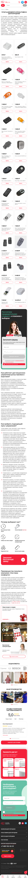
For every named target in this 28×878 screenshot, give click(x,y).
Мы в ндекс (17, 715)
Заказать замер (19, 2)
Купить (7, 61)
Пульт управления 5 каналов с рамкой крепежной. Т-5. (6, 253)
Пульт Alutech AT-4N (19, 57)
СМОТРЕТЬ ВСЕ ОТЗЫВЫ (14, 742)
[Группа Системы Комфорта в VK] (20, 823)
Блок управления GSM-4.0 (20, 302)
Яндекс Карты (9, 719)
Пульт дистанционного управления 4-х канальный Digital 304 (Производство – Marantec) (20, 253)
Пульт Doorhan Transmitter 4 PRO (7, 132)
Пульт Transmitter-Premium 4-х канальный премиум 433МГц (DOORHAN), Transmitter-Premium (20, 229)
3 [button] (11, 738)
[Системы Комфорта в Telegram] (26, 823)
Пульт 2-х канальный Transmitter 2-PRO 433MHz (7, 82)
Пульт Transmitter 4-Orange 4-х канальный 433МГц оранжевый (7, 107)
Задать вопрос (7, 856)
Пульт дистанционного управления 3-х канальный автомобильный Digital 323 (20, 278)
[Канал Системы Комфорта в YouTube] (23, 823)
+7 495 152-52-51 (7, 846)
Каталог (3, 5)
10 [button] (18, 738)
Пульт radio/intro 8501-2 (6, 180)
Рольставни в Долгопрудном (9, 832)
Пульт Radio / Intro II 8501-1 (20, 180)
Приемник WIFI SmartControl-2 (5, 303)
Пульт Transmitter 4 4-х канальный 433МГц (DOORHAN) (6, 157)
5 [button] (13, 738)
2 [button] (10, 738)
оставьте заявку (16, 601)
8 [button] (16, 738)
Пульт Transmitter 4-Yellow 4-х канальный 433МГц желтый (20, 132)
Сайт (15, 719)
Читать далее (5, 735)
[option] (9, 668)
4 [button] (12, 738)
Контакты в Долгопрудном (8, 843)
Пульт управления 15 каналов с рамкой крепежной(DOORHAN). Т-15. (6, 278)
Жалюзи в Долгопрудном (8, 829)
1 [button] (9, 738)
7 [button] (17, 704)
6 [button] (14, 738)
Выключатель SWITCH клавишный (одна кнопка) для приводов (7, 58)
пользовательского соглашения (16, 872)
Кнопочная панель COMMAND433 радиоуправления (5, 204)
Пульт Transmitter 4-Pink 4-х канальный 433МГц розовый (20, 82)
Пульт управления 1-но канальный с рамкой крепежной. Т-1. (6, 229)
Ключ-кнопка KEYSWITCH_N (20, 155)
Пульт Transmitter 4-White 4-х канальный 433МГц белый (20, 107)
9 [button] (17, 738)
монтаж (24, 530)
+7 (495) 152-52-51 (15, 603)
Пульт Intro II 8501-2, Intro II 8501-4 (20, 204)
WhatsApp (21, 719)
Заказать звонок (14, 656)
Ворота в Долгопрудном (8, 836)
